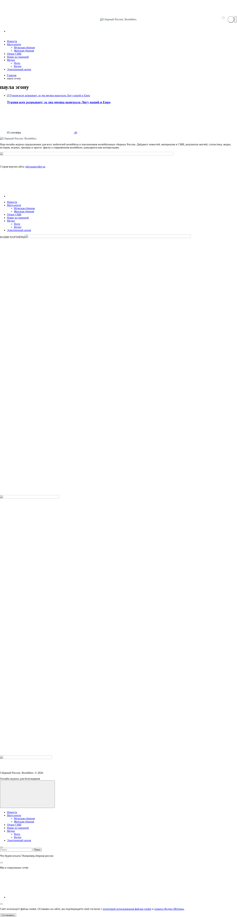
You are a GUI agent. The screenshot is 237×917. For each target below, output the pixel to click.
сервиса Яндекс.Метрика (169, 908)
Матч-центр (14, 205)
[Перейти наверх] (27, 794)
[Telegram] (33, 31)
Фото (17, 223)
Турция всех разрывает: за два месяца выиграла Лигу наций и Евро (59, 102)
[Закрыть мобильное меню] (1, 847)
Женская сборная (24, 211)
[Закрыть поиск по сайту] (1, 862)
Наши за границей (18, 217)
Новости (12, 202)
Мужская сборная (24, 208)
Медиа (11, 220)
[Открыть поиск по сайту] (231, 19)
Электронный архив (19, 230)
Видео (17, 227)
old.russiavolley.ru (35, 166)
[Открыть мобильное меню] (235, 19)
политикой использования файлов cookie (127, 908)
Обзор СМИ (14, 214)
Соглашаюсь (8, 915)
